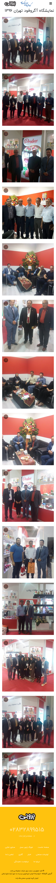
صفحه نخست (43, 847)
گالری (21, 854)
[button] (28, 42)
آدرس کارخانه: (46, 873)
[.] (6, 20)
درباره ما (37, 861)
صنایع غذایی (10, 847)
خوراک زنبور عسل (26, 847)
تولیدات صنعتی (42, 854)
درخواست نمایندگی (21, 861)
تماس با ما (9, 854)
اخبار (29, 854)
